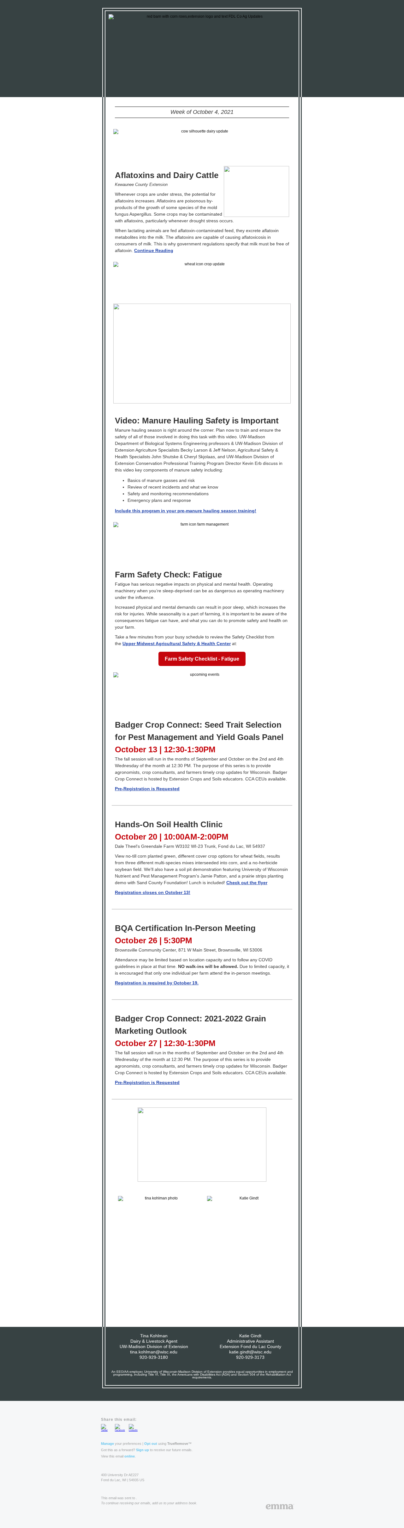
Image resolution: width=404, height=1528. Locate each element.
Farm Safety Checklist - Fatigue (202, 659)
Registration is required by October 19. (157, 982)
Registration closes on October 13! (152, 892)
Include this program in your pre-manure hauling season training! (185, 510)
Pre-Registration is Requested (147, 788)
